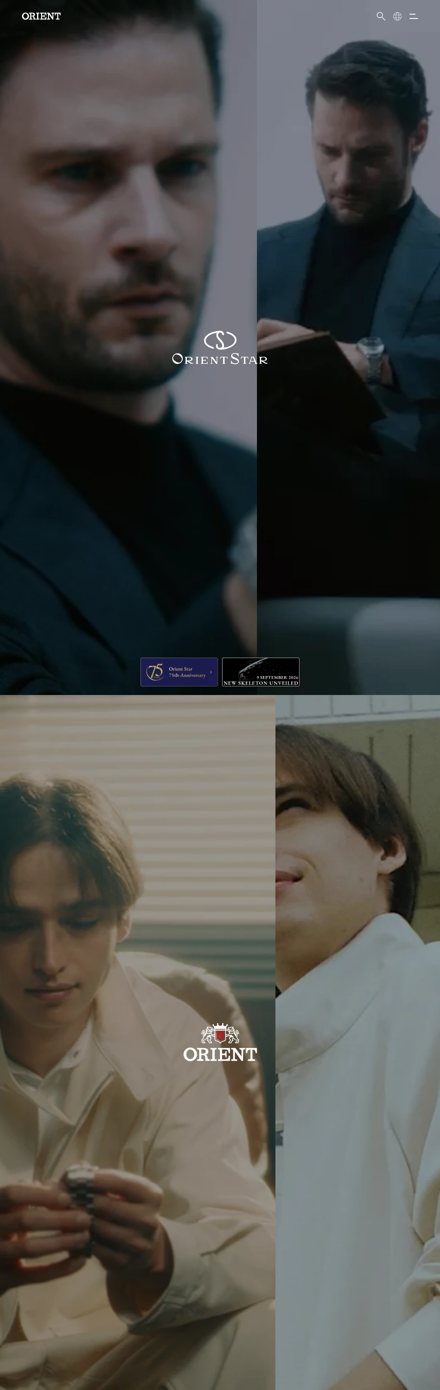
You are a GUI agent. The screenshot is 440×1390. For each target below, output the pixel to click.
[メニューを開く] (413, 16)
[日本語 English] (397, 16)
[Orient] (41, 16)
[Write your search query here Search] (381, 16)
